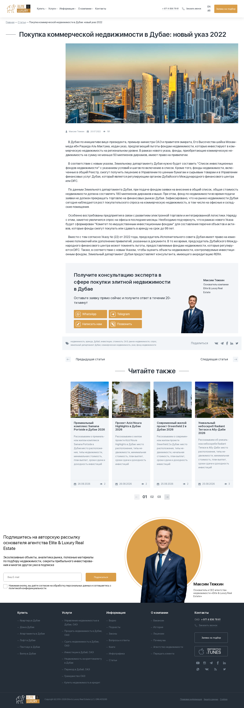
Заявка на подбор (226, 8)
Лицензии (158, 633)
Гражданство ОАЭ (74, 676)
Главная (10, 22)
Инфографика (117, 653)
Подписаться (101, 577)
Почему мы (159, 640)
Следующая (214, 359)
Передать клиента (163, 653)
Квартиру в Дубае (30, 620)
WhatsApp (89, 314)
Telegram (123, 314)
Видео (112, 620)
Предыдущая (90, 359)
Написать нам (92, 324)
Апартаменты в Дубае (32, 633)
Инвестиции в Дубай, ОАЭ (79, 652)
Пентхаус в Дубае (30, 647)
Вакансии (158, 620)
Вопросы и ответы (119, 640)
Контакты (100, 8)
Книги (112, 647)
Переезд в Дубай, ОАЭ (77, 669)
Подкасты (114, 627)
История (158, 627)
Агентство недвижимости (168, 647)
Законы (113, 633)
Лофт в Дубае (28, 640)
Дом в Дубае (27, 627)
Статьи (22, 22)
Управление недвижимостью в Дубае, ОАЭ (81, 622)
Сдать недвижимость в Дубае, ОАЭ (81, 643)
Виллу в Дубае (28, 653)
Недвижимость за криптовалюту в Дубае (83, 660)
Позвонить (124, 324)
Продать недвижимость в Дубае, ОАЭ (83, 633)
